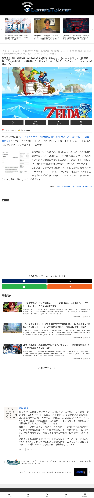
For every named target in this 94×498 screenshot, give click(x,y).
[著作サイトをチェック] (24, 281)
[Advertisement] (47, 220)
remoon (23, 408)
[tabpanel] (18, 29)
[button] (81, 122)
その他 (6, 200)
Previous (2, 29)
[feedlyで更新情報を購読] (24, 286)
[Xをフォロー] (69, 281)
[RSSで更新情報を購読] (69, 286)
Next (92, 29)
